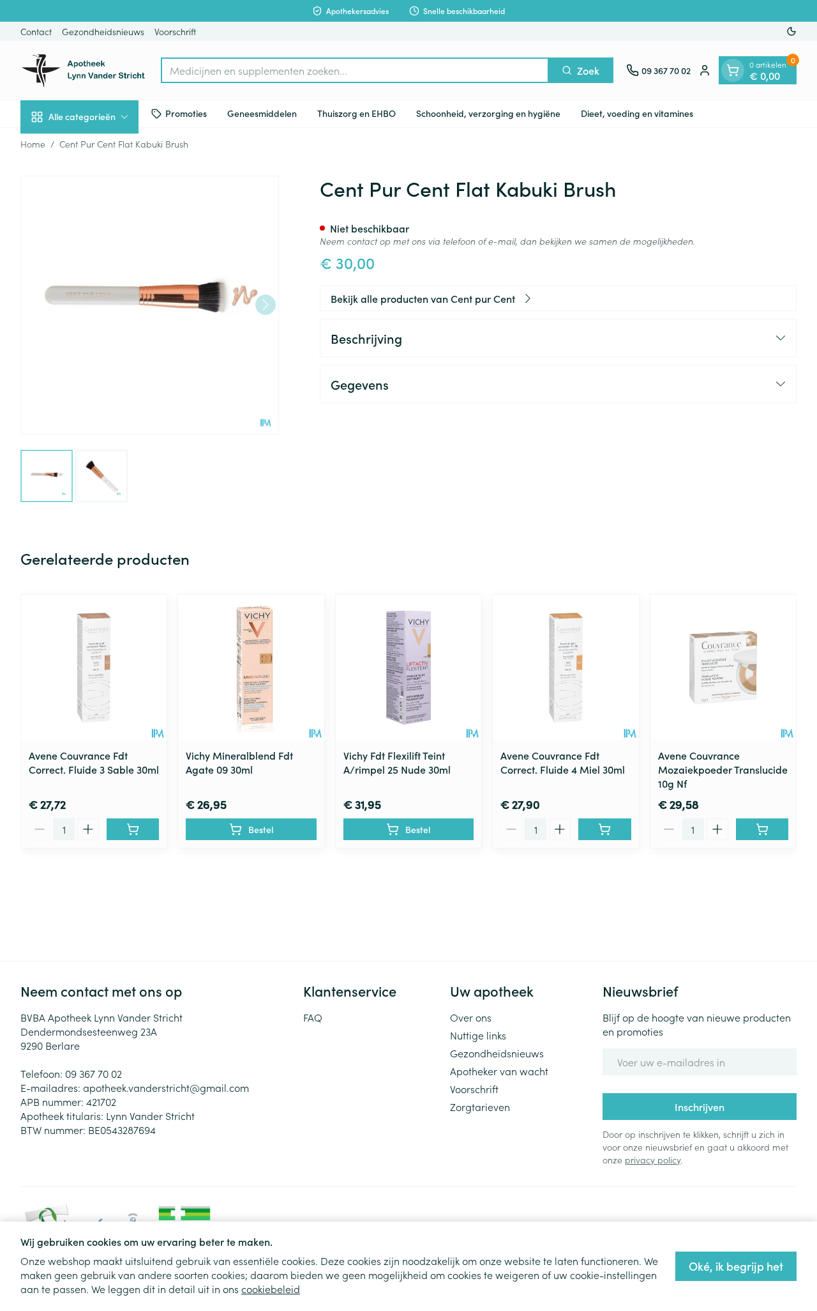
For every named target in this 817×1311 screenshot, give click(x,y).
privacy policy (652, 1159)
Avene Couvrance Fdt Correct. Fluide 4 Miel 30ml (562, 762)
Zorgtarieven (480, 1107)
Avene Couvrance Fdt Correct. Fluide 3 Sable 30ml (94, 762)
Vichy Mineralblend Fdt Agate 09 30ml (239, 762)
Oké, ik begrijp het (736, 1266)
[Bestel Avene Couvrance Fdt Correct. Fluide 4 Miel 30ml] (604, 829)
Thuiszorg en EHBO (356, 113)
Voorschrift (175, 31)
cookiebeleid (270, 1289)
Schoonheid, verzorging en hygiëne (488, 113)
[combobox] (355, 70)
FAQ (312, 1017)
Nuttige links (478, 1035)
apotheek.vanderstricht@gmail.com (166, 1087)
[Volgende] (265, 305)
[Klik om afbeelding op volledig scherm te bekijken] (149, 305)
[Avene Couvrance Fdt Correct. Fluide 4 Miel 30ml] (565, 667)
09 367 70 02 (93, 1073)
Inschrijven (699, 1107)
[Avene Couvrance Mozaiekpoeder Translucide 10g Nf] (723, 667)
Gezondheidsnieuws (103, 31)
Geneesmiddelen (262, 113)
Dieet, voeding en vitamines (637, 113)
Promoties (186, 113)
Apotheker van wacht (499, 1071)
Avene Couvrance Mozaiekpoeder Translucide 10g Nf (723, 769)
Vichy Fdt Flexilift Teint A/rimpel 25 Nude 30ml (397, 762)
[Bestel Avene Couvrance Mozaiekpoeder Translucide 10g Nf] (762, 829)
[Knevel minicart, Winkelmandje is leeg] (732, 70)
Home (32, 143)
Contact (36, 31)
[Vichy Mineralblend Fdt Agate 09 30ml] (251, 667)
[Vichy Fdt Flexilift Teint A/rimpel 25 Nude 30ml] (408, 667)
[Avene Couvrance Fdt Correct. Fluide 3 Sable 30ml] (94, 667)
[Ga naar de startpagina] (84, 70)
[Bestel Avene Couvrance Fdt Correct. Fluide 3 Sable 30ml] (133, 829)
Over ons (470, 1017)
